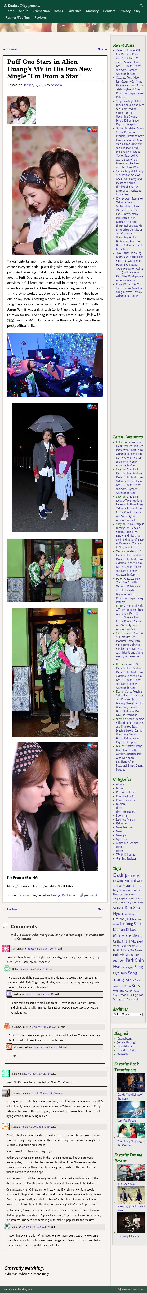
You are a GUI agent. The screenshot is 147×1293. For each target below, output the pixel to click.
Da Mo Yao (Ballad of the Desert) (130, 1096)
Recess (119, 850)
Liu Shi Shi (123, 941)
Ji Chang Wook (129, 894)
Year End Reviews (126, 858)
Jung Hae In (124, 898)
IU (139, 885)
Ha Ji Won (136, 880)
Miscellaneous (124, 827)
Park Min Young (123, 954)
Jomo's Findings (126, 1042)
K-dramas (121, 823)
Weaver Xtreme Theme (133, 1289)
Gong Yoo (123, 880)
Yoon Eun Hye (129, 995)
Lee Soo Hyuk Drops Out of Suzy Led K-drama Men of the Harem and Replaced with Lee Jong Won (128, 159)
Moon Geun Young (124, 946)
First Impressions (126, 811)
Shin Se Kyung (127, 967)
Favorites (74, 11)
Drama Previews (125, 800)
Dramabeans (124, 1038)
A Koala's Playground (21, 5)
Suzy (136, 985)
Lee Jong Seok (130, 924)
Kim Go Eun (119, 902)
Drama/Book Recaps (47, 11)
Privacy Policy (130, 11)
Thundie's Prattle (127, 1050)
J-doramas (122, 815)
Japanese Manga (125, 819)
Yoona (116, 995)
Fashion (120, 803)
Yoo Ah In (138, 991)
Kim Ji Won (131, 902)
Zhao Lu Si (132, 999)
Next (102, 49)
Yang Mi (129, 991)
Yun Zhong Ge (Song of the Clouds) (131, 1143)
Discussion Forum (126, 792)
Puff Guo (68, 895)
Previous (10, 49)
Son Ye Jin (125, 986)
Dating (120, 875)
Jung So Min (136, 898)
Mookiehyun (124, 1046)
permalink (91, 895)
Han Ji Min (117, 886)
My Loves (121, 839)
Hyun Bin (130, 885)
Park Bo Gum (132, 950)
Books (119, 788)
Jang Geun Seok (122, 890)
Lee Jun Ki (121, 929)
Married (137, 941)
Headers (109, 11)
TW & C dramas (125, 854)
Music (26, 895)
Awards (120, 784)
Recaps (120, 846)
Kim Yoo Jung (122, 919)
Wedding (118, 990)
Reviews (40, 17)
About (23, 11)
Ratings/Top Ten (17, 17)
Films (119, 807)
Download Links (125, 796)
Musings (121, 835)
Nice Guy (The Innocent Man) (131, 1208)
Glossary (92, 11)
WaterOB (122, 1054)
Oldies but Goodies (127, 842)
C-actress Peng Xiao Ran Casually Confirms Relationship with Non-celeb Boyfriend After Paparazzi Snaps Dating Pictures (129, 590)
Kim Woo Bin (131, 914)
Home (9, 11)
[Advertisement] (130, 368)
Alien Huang (51, 895)
